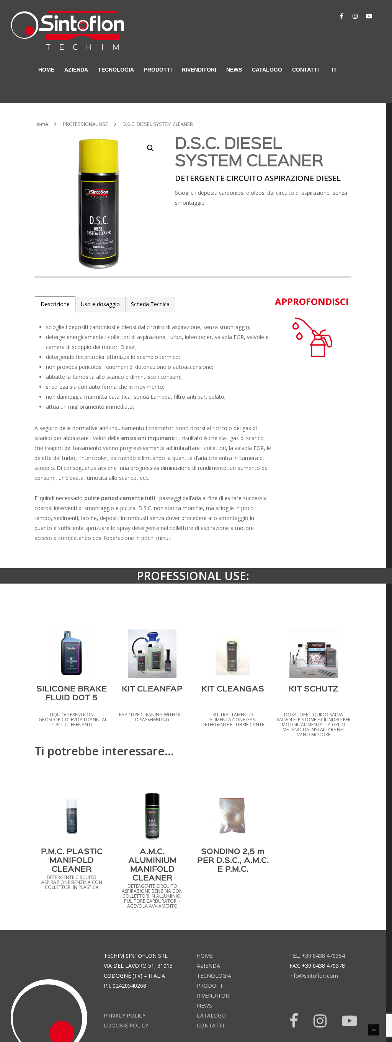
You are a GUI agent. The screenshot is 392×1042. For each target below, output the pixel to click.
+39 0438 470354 (323, 955)
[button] (150, 148)
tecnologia (214, 975)
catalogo (267, 70)
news (234, 70)
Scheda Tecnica (150, 304)
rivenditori (199, 70)
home (46, 70)
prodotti (211, 985)
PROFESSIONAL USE (85, 124)
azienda (76, 70)
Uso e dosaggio (100, 304)
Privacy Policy (124, 1015)
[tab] (55, 304)
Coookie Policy (126, 1025)
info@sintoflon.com (313, 975)
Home (41, 124)
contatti (305, 70)
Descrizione (55, 304)
